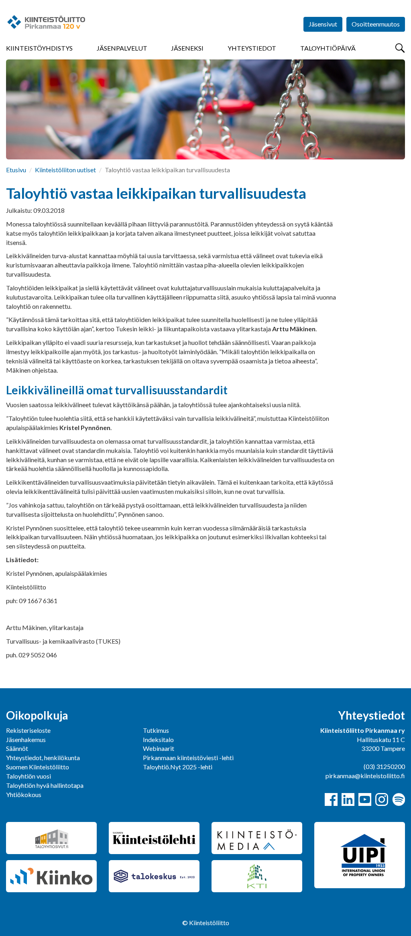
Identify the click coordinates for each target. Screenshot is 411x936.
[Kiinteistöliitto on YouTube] (364, 799)
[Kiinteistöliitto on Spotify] (398, 799)
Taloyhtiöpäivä (328, 48)
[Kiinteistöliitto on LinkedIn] (348, 799)
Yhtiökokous (23, 794)
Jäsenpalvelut (122, 48)
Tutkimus (156, 730)
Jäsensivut (323, 24)
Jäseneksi (187, 48)
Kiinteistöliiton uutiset (65, 169)
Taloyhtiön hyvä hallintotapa (44, 785)
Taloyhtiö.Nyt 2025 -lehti (178, 767)
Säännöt (17, 748)
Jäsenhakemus (26, 739)
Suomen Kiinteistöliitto (37, 767)
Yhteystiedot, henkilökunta (43, 757)
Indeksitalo (158, 739)
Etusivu (16, 169)
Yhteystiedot (252, 48)
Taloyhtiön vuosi (28, 776)
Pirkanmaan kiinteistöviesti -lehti (188, 757)
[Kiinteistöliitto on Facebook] (331, 799)
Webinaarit (158, 748)
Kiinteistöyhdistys (39, 48)
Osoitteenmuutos (376, 24)
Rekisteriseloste (28, 730)
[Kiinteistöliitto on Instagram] (381, 799)
